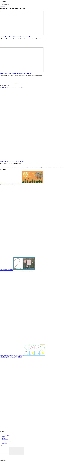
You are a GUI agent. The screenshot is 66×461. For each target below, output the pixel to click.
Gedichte (5, 434)
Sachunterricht (4, 442)
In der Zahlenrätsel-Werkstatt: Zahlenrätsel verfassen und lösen (16, 36)
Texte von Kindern (7, 435)
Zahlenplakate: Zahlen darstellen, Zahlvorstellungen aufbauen (15, 73)
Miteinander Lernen (5, 439)
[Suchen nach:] (4, 454)
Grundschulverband (8, 167)
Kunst (3, 437)
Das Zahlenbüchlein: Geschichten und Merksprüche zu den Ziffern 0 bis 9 (12, 161)
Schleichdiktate (4, 443)
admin (34, 83)
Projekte (5, 441)
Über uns (3, 458)
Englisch (3, 436)
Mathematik (4, 438)
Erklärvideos (6, 440)
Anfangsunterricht (4, 433)
